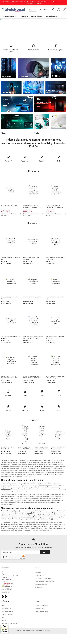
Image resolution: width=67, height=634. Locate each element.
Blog (3, 617)
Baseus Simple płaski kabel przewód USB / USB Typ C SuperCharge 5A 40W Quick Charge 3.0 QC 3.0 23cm (25, 448)
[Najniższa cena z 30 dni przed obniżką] (20, 214)
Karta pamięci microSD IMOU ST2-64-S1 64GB (10, 337)
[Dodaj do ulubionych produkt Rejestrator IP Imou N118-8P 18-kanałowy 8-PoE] (64, 427)
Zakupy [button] (37, 568)
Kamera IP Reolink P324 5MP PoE (9, 206)
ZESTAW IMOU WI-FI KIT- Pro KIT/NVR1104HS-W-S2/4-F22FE (9, 377)
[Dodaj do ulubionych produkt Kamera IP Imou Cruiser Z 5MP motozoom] (42, 230)
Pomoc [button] (37, 601)
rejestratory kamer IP (28, 517)
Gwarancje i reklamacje (41, 606)
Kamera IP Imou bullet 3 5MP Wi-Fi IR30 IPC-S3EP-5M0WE (56, 258)
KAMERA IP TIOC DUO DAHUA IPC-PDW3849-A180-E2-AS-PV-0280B (32, 377)
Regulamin (38, 572)
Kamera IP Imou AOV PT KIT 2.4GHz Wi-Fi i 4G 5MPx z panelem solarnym (55, 377)
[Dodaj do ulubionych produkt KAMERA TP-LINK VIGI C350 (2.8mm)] (42, 269)
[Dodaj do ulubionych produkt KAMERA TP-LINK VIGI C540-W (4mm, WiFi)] (64, 269)
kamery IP (29, 513)
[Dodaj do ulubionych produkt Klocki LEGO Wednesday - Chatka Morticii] (14, 427)
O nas (3, 606)
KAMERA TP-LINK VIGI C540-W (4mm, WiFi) (55, 298)
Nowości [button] (33, 420)
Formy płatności (39, 575)
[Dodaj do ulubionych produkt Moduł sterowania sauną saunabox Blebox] (19, 269)
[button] (62, 16)
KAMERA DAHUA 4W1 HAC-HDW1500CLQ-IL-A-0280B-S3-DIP (31, 206)
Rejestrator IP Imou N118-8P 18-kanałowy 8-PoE (58, 448)
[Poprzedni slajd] (4, 26)
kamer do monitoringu (45, 485)
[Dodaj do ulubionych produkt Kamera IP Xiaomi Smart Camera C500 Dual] (19, 230)
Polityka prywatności (7, 612)
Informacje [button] (5, 601)
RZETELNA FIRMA (7, 615)
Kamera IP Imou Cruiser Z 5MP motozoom (31, 258)
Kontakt (4, 620)
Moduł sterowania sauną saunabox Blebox (9, 298)
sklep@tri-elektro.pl (7, 589)
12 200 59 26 (5, 592)
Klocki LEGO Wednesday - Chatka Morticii (7, 448)
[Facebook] (3, 596)
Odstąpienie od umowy (41, 612)
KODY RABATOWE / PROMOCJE (44, 581)
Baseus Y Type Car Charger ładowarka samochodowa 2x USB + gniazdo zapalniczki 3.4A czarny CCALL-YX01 (41, 448)
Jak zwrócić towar (40, 609)
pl (40, 10)
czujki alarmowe (5, 489)
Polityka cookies (6, 609)
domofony (4, 524)
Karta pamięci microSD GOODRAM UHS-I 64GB (55, 337)
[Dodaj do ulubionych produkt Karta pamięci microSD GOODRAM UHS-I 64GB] (64, 309)
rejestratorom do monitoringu (44, 466)
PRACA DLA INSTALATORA (9, 623)
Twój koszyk (38, 587)
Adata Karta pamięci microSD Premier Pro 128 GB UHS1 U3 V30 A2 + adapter (33, 337)
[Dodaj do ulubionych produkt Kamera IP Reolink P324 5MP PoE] (19, 178)
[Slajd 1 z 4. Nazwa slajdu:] (33, 26)
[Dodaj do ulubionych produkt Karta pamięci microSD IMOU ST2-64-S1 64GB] (19, 309)
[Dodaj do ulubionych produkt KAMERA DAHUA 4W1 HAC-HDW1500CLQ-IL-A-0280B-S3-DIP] (42, 178)
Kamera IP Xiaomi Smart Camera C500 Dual (11, 258)
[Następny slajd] (63, 26)
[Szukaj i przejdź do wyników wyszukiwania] (35, 10)
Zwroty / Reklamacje (41, 584)
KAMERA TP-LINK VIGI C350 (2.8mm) (32, 297)
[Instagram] (6, 596)
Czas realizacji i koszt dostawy (43, 578)
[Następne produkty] (62, 433)
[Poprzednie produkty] (4, 433)
